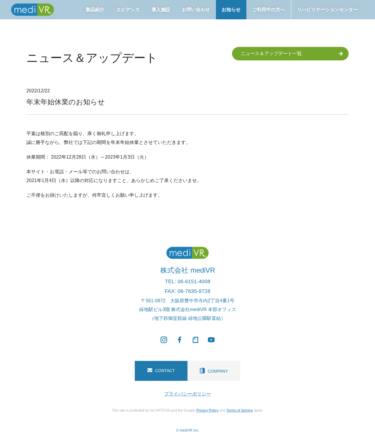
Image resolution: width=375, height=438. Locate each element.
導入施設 (160, 9)
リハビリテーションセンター (327, 9)
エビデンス (128, 9)
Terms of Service (239, 410)
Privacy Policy (207, 410)
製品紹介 (95, 9)
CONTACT (165, 370)
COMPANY (218, 371)
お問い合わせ (196, 9)
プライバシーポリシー (187, 393)
